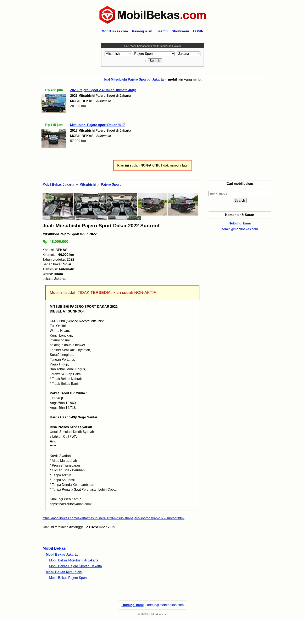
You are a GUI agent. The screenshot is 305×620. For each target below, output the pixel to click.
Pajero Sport (111, 184)
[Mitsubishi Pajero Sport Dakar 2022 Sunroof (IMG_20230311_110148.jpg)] (90, 204)
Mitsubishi (87, 184)
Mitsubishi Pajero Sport (61, 234)
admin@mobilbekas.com (239, 229)
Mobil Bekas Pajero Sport (68, 578)
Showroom (180, 31)
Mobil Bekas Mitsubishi (64, 572)
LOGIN (198, 31)
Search (162, 31)
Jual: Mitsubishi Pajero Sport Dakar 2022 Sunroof (101, 225)
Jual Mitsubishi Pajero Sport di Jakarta (133, 79)
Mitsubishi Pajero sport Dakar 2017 (97, 125)
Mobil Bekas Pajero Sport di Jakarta (75, 566)
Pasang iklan (142, 31)
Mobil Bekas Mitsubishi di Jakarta (73, 560)
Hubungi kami (240, 223)
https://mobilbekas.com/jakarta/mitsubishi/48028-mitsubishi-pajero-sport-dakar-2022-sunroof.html (113, 518)
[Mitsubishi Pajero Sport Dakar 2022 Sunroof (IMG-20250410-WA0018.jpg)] (183, 204)
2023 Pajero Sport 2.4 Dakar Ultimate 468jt (103, 90)
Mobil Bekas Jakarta (62, 554)
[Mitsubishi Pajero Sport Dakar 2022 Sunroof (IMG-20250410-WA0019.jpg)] (152, 204)
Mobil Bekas (54, 548)
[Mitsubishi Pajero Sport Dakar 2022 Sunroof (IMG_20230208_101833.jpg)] (58, 204)
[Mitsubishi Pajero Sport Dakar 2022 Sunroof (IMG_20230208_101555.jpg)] (121, 204)
